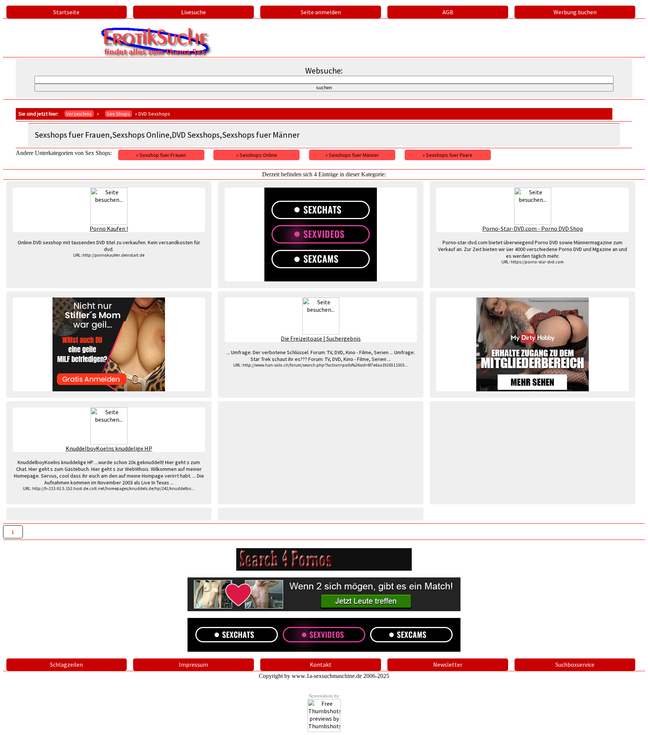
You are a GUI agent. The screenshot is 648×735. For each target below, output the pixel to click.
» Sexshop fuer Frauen (161, 155)
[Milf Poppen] (109, 344)
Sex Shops (118, 113)
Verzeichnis (79, 113)
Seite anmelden (321, 12)
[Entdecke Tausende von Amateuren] (532, 344)
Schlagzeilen (66, 664)
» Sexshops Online (256, 155)
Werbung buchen (575, 12)
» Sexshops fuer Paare (447, 155)
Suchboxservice (574, 664)
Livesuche (193, 12)
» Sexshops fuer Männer (352, 155)
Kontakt (321, 664)
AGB (447, 12)
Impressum (193, 664)
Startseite (66, 12)
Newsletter (447, 664)
